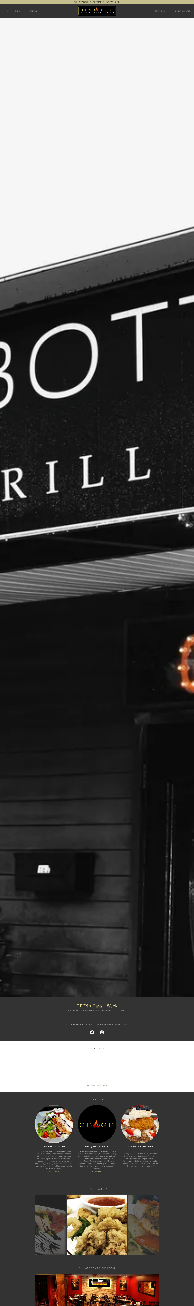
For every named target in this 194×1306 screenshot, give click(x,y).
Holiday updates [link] (182, 11)
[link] (97, 11)
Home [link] (8, 11)
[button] (19, 11)
